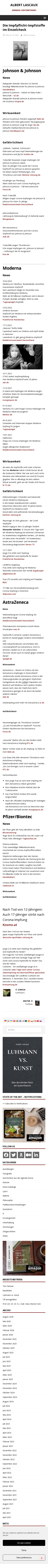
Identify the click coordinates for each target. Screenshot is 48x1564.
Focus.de (7, 189)
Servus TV (30, 544)
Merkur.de (7, 414)
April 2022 (7, 1472)
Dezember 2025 (10, 1339)
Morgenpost (8, 219)
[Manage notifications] (42, 1558)
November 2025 (10, 1343)
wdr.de (6, 697)
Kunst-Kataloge (9, 1187)
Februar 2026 (8, 1330)
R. (3, 1213)
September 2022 (10, 1464)
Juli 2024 (6, 1406)
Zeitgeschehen (9, 1231)
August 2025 (8, 1352)
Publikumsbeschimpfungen (14, 1204)
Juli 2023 (6, 1423)
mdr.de (6, 236)
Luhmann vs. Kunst (11, 1295)
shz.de (36, 125)
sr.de (42, 702)
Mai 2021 (7, 1513)
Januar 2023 (8, 1446)
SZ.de (16, 95)
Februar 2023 (8, 1441)
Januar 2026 (8, 1334)
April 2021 (7, 1517)
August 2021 (8, 1504)
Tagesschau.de (29, 838)
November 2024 (10, 1388)
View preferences (24, 1557)
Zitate (5, 1236)
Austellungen (8, 1169)
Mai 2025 (7, 1366)
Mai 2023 (7, 1428)
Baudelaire (7, 1290)
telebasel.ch (8, 885)
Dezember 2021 (10, 1490)
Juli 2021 (6, 1508)
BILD (5, 582)
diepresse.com (9, 594)
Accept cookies (24, 1543)
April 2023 (7, 1432)
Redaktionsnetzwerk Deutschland (18, 340)
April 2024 (7, 1419)
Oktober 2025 (9, 1348)
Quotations (7, 1209)
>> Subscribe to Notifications (15, 1103)
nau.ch (16, 629)
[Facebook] (6, 1155)
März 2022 (7, 1477)
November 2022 (10, 1455)
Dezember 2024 (10, 1383)
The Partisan (8, 1286)
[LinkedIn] (36, 1155)
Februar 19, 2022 (12, 35)
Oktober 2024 (9, 1392)
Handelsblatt (9, 89)
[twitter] (13, 1155)
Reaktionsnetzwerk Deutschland (18, 204)
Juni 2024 (7, 1410)
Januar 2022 (8, 1486)
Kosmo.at (10, 925)
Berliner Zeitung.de (31, 175)
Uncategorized (9, 1218)
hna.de (6, 254)
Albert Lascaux (29, 35)
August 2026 (8, 1317)
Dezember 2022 (10, 1450)
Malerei (6, 1195)
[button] (44, 18)
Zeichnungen (8, 1227)
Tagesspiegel (9, 302)
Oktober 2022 (9, 1459)
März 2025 (7, 1375)
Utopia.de (19, 101)
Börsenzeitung (9, 832)
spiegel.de (7, 659)
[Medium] (28, 1155)
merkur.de (28, 154)
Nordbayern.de (17, 131)
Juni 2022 (7, 1468)
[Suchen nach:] (24, 1030)
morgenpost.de (10, 400)
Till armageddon (10, 1299)
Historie (6, 1182)
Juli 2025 (6, 1357)
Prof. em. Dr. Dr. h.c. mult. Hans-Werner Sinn (22, 1304)
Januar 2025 (8, 1379)
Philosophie (8, 1200)
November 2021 (10, 1495)
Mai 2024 (7, 1415)
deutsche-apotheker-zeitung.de (18, 937)
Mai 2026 (7, 1321)
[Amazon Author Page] (21, 1155)
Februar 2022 (8, 1481)
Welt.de (40, 119)
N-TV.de (6, 485)
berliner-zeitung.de (12, 515)
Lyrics (5, 1191)
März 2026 (7, 1325)
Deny (24, 1550)
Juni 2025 (7, 1361)
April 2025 (7, 1370)
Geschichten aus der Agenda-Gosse (18, 1178)
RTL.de (30, 743)
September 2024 (10, 1397)
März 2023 (7, 1437)
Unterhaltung (8, 1222)
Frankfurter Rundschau (13, 319)
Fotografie (7, 1173)
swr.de (6, 382)
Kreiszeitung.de (10, 984)
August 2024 (8, 1401)
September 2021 (10, 1499)
